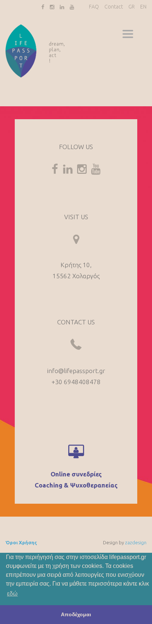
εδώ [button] (12, 593)
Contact (113, 7)
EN (143, 7)
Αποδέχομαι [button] (76, 614)
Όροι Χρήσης (21, 542)
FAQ (94, 7)
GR (131, 7)
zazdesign (135, 542)
